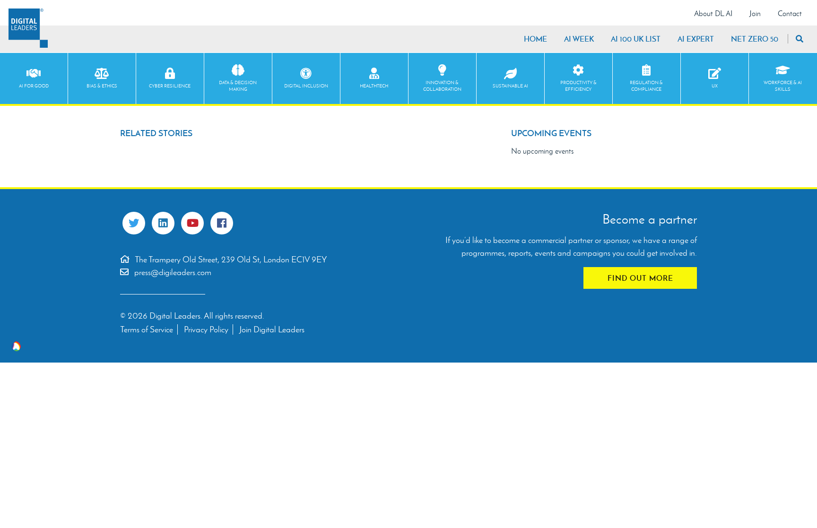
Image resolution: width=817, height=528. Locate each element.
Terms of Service (146, 329)
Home (535, 38)
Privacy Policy (206, 329)
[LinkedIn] (163, 223)
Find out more (640, 278)
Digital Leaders (28, 28)
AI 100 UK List (636, 38)
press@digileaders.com (172, 272)
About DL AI (713, 13)
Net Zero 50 (754, 38)
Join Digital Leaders (271, 329)
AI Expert (696, 38)
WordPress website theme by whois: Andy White (16, 346)
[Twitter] (133, 223)
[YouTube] (192, 223)
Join (755, 13)
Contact (790, 13)
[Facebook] (221, 223)
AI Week (579, 38)
